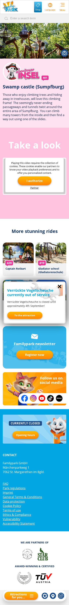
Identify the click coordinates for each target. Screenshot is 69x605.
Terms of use (12, 510)
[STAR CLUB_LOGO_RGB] (43, 554)
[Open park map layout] (53, 596)
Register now (34, 355)
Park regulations (14, 488)
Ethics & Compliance (17, 515)
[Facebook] (24, 398)
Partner (34, 187)
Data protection (14, 501)
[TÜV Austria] (43, 578)
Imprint (8, 493)
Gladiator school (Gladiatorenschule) (51, 259)
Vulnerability (11, 519)
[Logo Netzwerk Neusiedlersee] (27, 554)
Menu (62, 10)
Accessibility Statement (19, 524)
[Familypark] (10, 6)
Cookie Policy (12, 506)
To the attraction (24, 315)
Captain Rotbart (18, 259)
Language (50, 10)
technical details (45, 596)
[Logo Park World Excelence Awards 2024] (24, 578)
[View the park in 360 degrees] (61, 596)
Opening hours (25, 435)
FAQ (5, 484)
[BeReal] (59, 398)
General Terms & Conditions (22, 497)
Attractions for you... (18, 595)
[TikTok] (50, 398)
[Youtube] (41, 398)
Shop (37, 9)
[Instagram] (33, 398)
